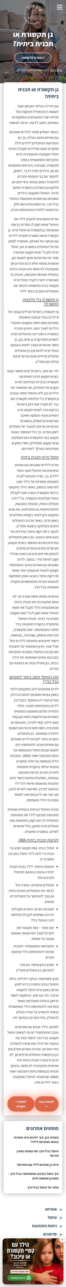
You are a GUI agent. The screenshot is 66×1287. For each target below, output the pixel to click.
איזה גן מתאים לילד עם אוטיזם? (38, 1164)
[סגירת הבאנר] (62, 1239)
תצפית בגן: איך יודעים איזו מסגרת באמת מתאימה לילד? (36, 1139)
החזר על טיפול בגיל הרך (43, 1187)
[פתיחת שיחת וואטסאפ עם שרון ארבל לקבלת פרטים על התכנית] (33, 1261)
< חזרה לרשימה (33, 57)
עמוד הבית (56, 70)
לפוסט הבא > (46, 1104)
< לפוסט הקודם (20, 1104)
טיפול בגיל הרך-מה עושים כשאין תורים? (38, 1153)
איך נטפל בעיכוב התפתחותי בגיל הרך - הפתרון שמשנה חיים (33, 1176)
